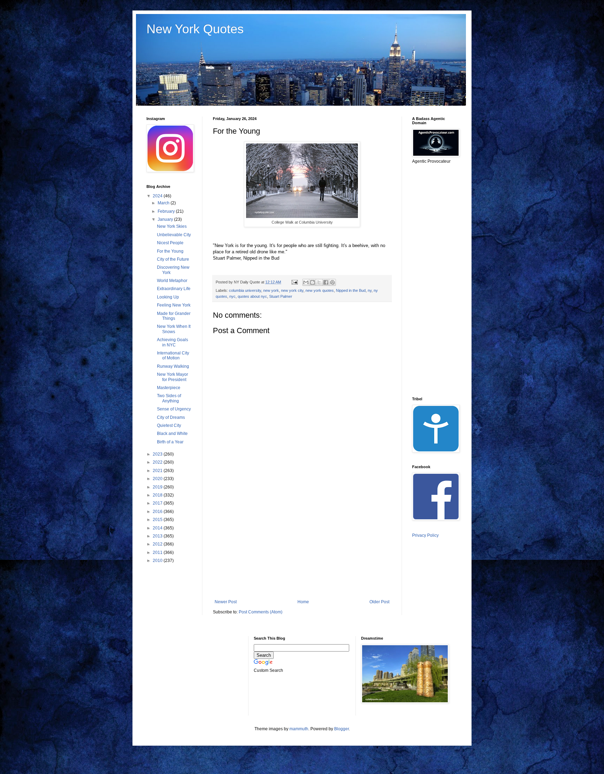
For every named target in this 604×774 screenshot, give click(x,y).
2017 (158, 503)
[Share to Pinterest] (332, 282)
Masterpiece (168, 387)
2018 (158, 495)
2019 (158, 487)
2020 (158, 478)
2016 (158, 511)
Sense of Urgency (174, 409)
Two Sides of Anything (169, 398)
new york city (292, 290)
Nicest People (170, 242)
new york (271, 290)
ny (370, 290)
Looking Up (168, 297)
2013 (158, 536)
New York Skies (172, 226)
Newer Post (226, 601)
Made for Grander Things (173, 316)
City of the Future (173, 259)
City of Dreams (171, 417)
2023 (158, 454)
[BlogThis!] (312, 282)
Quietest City (169, 425)
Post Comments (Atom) (260, 612)
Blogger (341, 728)
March (164, 202)
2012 (158, 544)
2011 (158, 552)
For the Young (170, 251)
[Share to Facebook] (325, 282)
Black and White (172, 433)
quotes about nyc (252, 296)
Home (303, 601)
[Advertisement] (302, 542)
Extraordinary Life (173, 288)
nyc (232, 296)
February (167, 211)
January (166, 219)
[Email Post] (294, 282)
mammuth (298, 728)
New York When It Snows (173, 329)
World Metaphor (172, 280)
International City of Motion (173, 355)
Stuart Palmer (280, 296)
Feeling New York (173, 305)
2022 (158, 462)
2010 (158, 560)
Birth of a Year (170, 441)
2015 (158, 519)
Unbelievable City (174, 234)
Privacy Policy (425, 535)
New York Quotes (195, 29)
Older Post (379, 601)
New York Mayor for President (172, 377)
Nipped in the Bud (351, 290)
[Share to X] (319, 282)
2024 (158, 196)
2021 (158, 470)
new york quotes (319, 290)
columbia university (245, 290)
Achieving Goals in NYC (172, 342)
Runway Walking (173, 366)
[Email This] (305, 282)
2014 (158, 528)
